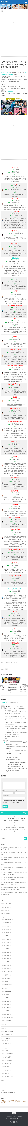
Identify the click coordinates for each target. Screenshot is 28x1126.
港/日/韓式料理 (7, 1053)
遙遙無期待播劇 (7, 1020)
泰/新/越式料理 (7, 1060)
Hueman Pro (19, 1118)
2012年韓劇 (6, 955)
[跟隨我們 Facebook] (21, 813)
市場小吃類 (6, 1070)
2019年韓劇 (6, 932)
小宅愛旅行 (5, 1038)
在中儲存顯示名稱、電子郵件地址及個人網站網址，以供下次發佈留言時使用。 (14, 801)
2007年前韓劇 (6, 971)
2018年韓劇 (6, 936)
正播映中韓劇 (5, 907)
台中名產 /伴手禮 (7, 1076)
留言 (4, 780)
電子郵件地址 (17, 790)
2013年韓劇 (6, 952)
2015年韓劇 (6, 945)
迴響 (5, 702)
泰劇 (3, 1028)
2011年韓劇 (6, 958)
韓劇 (3, 917)
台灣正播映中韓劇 (6, 903)
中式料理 (5, 1050)
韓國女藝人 (6, 978)
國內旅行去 (6, 1040)
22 (6, 678)
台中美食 (4, 1048)
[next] (26, 686)
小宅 (3, 69)
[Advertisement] (14, 38)
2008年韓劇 (6, 968)
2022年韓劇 (6, 923)
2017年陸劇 (6, 1011)
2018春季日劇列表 (5, 72)
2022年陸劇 (6, 994)
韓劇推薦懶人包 (7, 919)
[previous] (1, 686)
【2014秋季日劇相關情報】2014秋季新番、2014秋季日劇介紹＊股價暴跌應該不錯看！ (12, 687)
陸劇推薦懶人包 (7, 991)
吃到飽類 (5, 1066)
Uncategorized (5, 1084)
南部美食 (4, 1080)
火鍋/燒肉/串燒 (7, 1063)
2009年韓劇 (6, 965)
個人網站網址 (6, 795)
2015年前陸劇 (6, 1017)
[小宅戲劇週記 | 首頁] (6, 2)
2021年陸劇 (6, 998)
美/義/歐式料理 (7, 1057)
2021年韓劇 (6, 926)
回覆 (6, 738)
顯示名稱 (5, 790)
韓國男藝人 (6, 975)
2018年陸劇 (6, 1007)
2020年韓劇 (6, 929)
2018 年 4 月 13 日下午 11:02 (15, 741)
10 (18, 678)
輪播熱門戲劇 (5, 913)
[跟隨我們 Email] (24, 813)
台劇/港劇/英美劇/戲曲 (7, 1031)
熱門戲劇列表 (5, 910)
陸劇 (3, 989)
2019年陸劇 (6, 1004)
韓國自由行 (6, 1044)
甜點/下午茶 (6, 1073)
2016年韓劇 (6, 942)
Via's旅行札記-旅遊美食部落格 (8, 1092)
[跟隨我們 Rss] (26, 813)
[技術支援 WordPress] (10, 1118)
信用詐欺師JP (11, 91)
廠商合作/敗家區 (6, 1034)
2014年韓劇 (6, 949)
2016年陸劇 (6, 1014)
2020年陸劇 (6, 1001)
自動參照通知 (14, 702)
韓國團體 (5, 981)
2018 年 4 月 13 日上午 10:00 (17, 706)
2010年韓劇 (6, 962)
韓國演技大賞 (6, 984)
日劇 (2, 11)
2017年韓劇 (6, 939)
